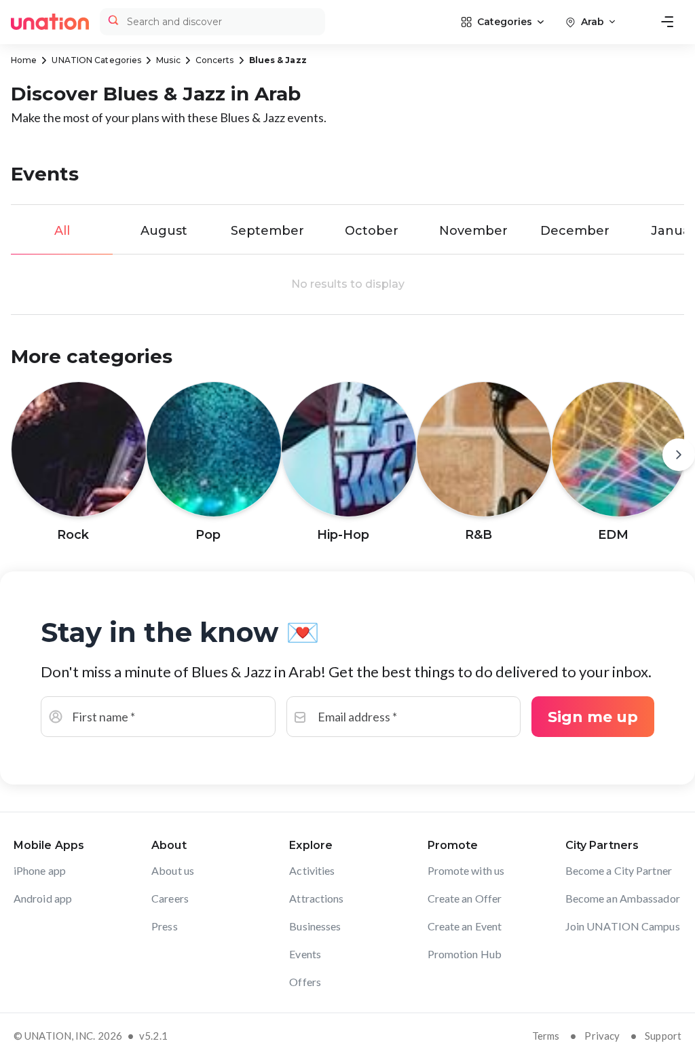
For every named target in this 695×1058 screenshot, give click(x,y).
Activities (312, 870)
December (574, 230)
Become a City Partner (618, 870)
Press (164, 926)
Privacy (602, 1035)
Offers (305, 981)
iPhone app (40, 870)
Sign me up (593, 717)
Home (24, 60)
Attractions (316, 898)
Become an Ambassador (622, 898)
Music (168, 60)
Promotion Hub (465, 953)
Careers (170, 898)
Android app (43, 898)
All (62, 230)
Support (663, 1035)
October (371, 230)
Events (305, 953)
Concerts (214, 60)
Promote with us (466, 870)
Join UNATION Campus (622, 926)
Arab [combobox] (592, 22)
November (473, 230)
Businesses (315, 926)
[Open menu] (667, 21)
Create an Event (465, 926)
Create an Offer (465, 898)
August (163, 230)
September (267, 230)
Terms (546, 1035)
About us (172, 870)
